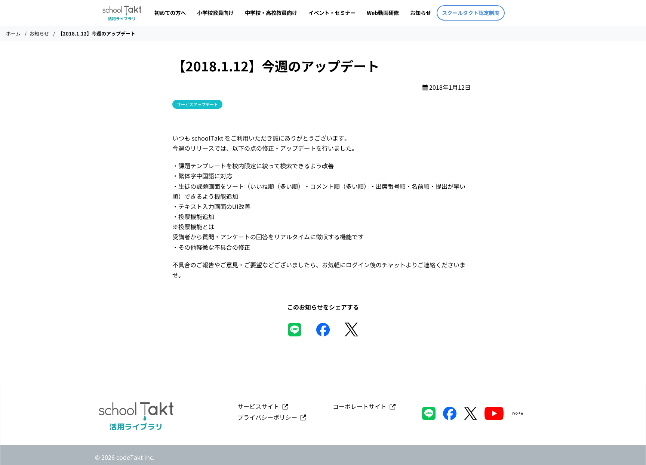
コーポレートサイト (361, 406)
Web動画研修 (383, 12)
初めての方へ (170, 12)
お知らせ (420, 12)
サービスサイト (259, 406)
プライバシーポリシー (268, 417)
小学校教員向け (215, 12)
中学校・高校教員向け (271, 12)
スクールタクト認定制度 (470, 12)
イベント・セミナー (332, 12)
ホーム (13, 33)
